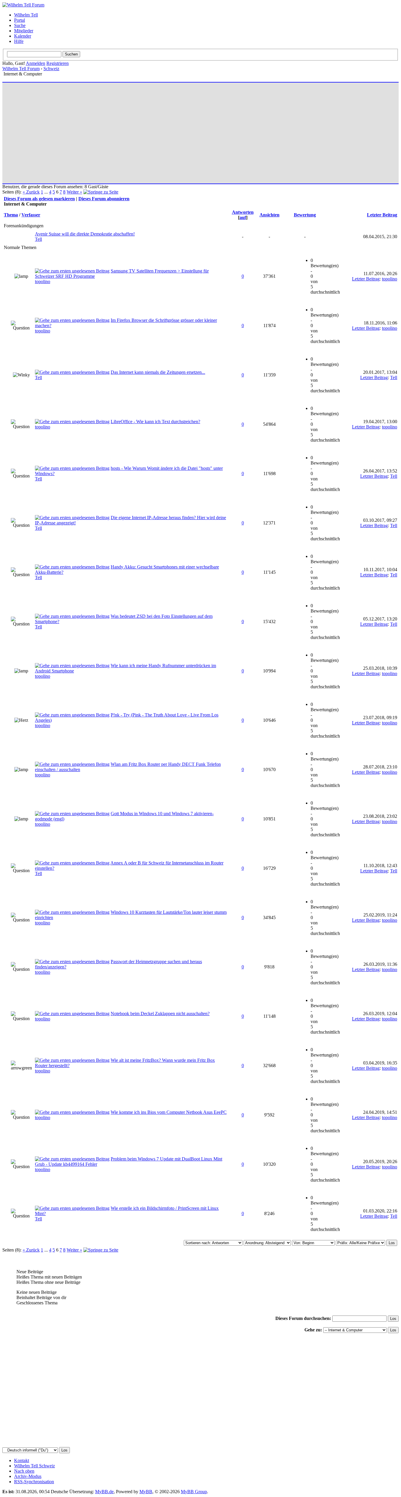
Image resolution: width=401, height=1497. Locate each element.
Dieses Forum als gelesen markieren (39, 198)
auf (243, 217)
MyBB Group (194, 1491)
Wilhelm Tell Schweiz (34, 1465)
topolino (42, 281)
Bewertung (305, 214)
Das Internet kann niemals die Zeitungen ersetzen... (158, 372)
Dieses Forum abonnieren (103, 198)
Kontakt (21, 1460)
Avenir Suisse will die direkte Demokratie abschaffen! (85, 233)
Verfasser (30, 214)
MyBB (145, 1491)
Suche (20, 25)
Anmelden (35, 63)
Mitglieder (23, 30)
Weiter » (74, 191)
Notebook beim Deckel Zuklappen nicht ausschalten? (160, 1013)
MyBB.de (104, 1491)
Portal (19, 20)
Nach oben (24, 1471)
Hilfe (18, 41)
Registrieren (57, 63)
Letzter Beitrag (382, 214)
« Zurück (31, 191)
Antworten (243, 212)
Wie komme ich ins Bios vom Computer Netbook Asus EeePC (169, 1112)
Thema (11, 214)
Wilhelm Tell (26, 14)
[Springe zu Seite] (100, 191)
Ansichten (269, 214)
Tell (38, 239)
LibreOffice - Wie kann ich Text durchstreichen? (155, 421)
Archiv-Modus (27, 1476)
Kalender (22, 35)
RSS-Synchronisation (34, 1481)
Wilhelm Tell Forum (21, 68)
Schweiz (51, 68)
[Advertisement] (180, 130)
